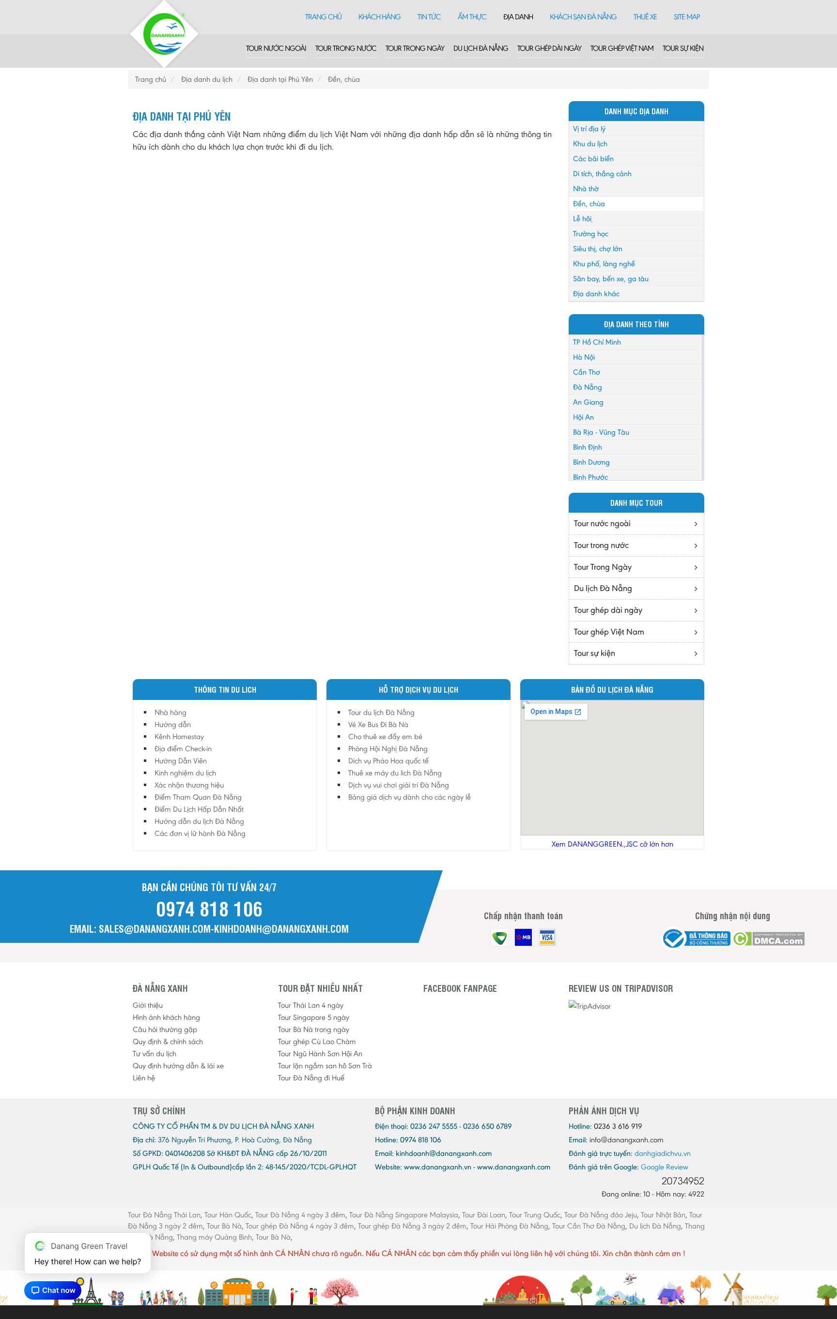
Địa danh (518, 16)
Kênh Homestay (179, 736)
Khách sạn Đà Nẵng (583, 16)
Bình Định (587, 447)
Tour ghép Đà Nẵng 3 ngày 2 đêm (412, 1225)
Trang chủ (323, 16)
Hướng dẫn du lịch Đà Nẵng (199, 821)
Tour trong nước (345, 48)
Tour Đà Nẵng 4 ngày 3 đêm (300, 1214)
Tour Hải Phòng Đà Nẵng (509, 1225)
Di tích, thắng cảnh (602, 173)
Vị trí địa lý (589, 128)
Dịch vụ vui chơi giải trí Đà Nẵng (398, 784)
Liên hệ (144, 1077)
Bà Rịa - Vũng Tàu (601, 432)
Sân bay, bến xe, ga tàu (611, 278)
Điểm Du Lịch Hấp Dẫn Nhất (199, 809)
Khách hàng (379, 16)
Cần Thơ (586, 372)
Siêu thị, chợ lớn (597, 248)
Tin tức (429, 16)
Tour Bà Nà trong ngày (313, 1029)
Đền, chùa (589, 203)
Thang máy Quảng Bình (214, 1237)
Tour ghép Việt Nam (621, 48)
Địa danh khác (596, 293)
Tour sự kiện (683, 48)
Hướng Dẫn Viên (181, 760)
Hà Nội (584, 357)
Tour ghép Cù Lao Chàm (317, 1041)
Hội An (583, 417)
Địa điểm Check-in (183, 748)
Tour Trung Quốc (534, 1214)
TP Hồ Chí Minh (597, 342)
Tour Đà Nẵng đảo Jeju (600, 1214)
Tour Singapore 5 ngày (313, 1017)
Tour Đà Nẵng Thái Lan (164, 1214)
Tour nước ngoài (276, 48)
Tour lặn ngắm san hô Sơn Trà (325, 1065)
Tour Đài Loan (483, 1214)
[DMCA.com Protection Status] (768, 938)
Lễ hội (582, 218)
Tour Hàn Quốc (227, 1214)
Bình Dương (591, 462)
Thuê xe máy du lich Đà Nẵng (395, 772)
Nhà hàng (170, 712)
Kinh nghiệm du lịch (185, 772)
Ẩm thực (472, 16)
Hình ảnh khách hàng (166, 1017)
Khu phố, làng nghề (604, 263)
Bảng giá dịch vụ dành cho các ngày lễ (409, 797)
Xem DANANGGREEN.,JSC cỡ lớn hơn (612, 844)
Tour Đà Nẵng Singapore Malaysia (403, 1214)
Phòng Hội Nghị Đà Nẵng (388, 748)
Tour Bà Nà (224, 1225)
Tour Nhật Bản (663, 1214)
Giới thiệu (148, 1005)
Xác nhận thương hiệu (189, 784)
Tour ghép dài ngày (549, 48)
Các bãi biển (593, 158)
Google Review (664, 1166)
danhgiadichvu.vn (663, 1153)
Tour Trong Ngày (415, 48)
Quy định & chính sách (168, 1041)
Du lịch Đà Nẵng (480, 48)
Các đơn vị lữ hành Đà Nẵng (200, 833)
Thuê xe (645, 16)
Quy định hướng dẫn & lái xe (178, 1065)
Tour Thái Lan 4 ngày (310, 1005)
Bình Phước (590, 477)
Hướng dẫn (173, 724)
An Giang (588, 402)
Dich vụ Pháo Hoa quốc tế (388, 760)
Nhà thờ (586, 188)
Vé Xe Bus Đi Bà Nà (378, 724)
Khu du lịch (590, 143)
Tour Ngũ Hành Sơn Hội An (320, 1053)
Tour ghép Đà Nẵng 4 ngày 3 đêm (300, 1225)
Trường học (590, 233)
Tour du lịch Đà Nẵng (381, 712)
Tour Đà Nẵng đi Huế (311, 1077)
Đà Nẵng (587, 387)
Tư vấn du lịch (154, 1053)
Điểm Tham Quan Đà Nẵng (198, 797)
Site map (686, 16)
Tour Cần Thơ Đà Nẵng (588, 1225)
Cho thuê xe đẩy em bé (385, 736)
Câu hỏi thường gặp (165, 1029)
